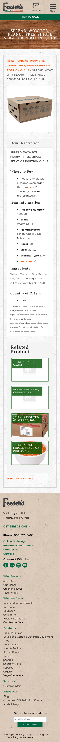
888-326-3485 (23, 535)
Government (10, 615)
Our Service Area (13, 622)
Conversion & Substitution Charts (22, 700)
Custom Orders (12, 686)
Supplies (8, 668)
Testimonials (10, 593)
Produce (8, 656)
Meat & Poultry (12, 648)
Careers (9, 553)
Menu (52, 11)
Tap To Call (30, 16)
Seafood (8, 660)
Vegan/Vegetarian (13, 675)
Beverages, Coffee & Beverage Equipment (28, 637)
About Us (8, 581)
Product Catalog (12, 633)
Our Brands (9, 585)
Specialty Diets (12, 664)
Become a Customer (17, 545)
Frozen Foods (11, 652)
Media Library (11, 704)
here (31, 187)
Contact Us (36, 10)
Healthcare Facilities (15, 618)
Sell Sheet (27, 261)
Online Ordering (14, 541)
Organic (7, 671)
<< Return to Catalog (20, 478)
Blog (6, 696)
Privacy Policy (24, 734)
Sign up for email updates (30, 713)
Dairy (6, 640)
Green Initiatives (12, 589)
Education (9, 611)
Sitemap (8, 734)
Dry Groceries (11, 644)
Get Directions (15, 526)
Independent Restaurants (18, 603)
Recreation (9, 607)
